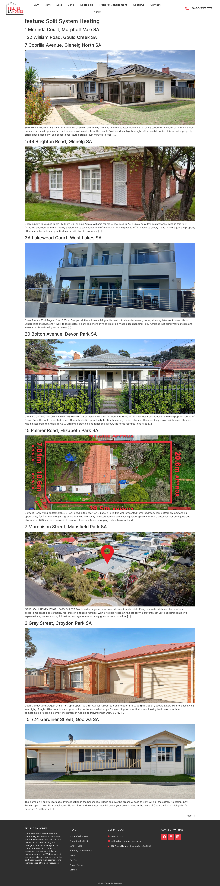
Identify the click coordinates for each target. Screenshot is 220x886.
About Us (138, 4)
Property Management (113, 4)
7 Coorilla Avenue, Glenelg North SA (63, 45)
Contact (155, 4)
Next (191, 815)
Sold (59, 4)
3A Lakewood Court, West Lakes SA (63, 237)
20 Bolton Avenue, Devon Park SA (61, 334)
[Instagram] (171, 837)
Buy (36, 4)
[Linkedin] (178, 837)
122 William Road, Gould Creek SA (61, 37)
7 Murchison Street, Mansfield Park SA (66, 526)
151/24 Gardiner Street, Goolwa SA (62, 719)
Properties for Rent (78, 841)
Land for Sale (75, 846)
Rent (47, 4)
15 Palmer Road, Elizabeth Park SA (61, 430)
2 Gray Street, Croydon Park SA (58, 623)
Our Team (74, 860)
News (97, 11)
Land (71, 4)
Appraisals (86, 4)
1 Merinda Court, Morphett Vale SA (62, 29)
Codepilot (118, 883)
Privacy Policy (76, 865)
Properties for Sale (78, 836)
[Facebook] (164, 837)
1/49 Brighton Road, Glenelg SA (58, 141)
